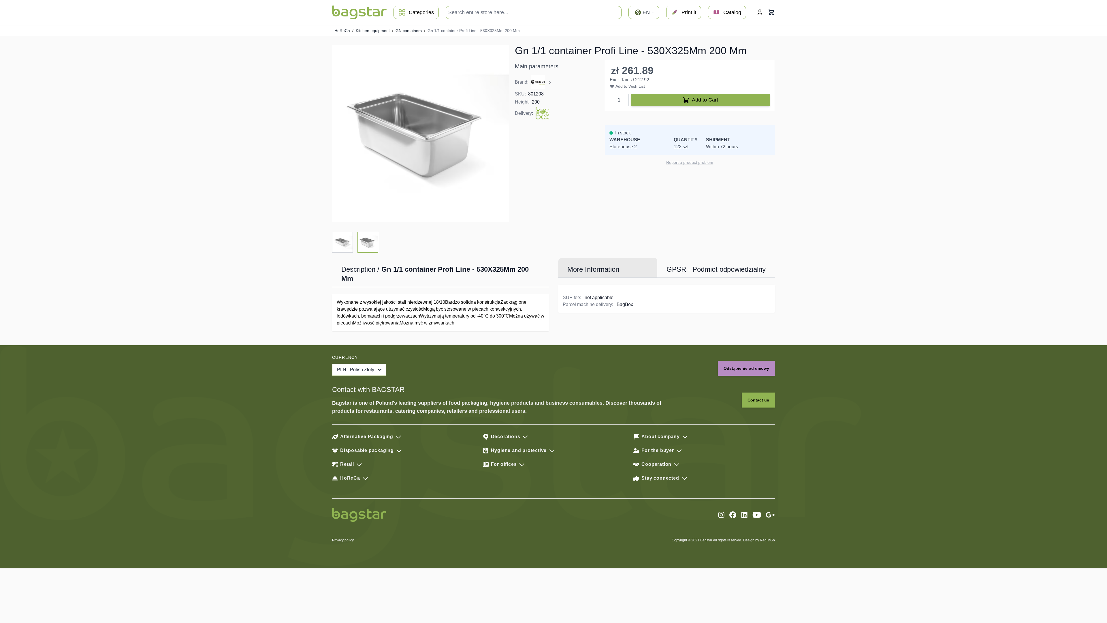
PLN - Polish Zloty (355, 369)
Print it (688, 12)
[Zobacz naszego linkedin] (744, 514)
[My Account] (759, 12)
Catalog (732, 12)
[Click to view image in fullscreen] (420, 133)
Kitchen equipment (373, 30)
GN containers (409, 30)
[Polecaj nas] (770, 515)
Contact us (758, 400)
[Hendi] (541, 82)
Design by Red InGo (759, 540)
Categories (421, 12)
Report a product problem (689, 162)
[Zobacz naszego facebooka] (732, 514)
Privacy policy (343, 540)
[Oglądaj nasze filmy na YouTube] (756, 515)
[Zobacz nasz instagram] (721, 514)
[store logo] (359, 12)
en (646, 12)
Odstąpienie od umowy (746, 368)
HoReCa (342, 30)
